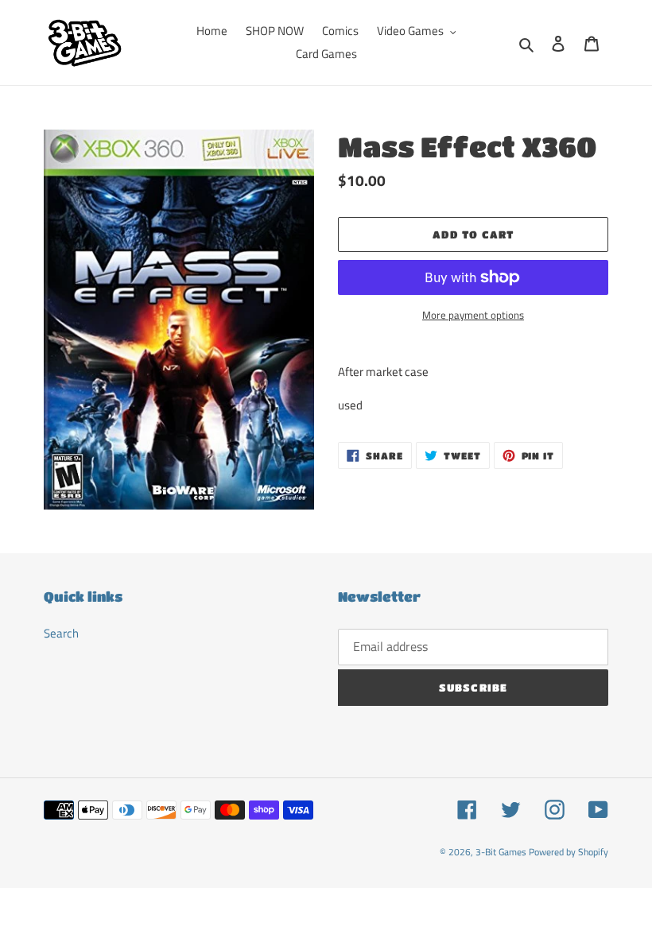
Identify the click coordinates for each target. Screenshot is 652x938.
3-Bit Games (500, 851)
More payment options (473, 315)
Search (61, 633)
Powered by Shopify (568, 851)
